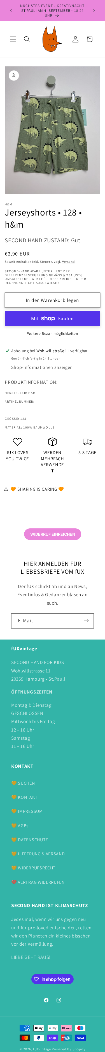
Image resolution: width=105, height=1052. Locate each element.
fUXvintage (42, 1049)
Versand (68, 261)
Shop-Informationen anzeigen (42, 367)
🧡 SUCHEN (23, 783)
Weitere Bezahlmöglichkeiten (52, 333)
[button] (13, 39)
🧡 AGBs (20, 826)
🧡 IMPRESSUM (27, 811)
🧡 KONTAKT (24, 797)
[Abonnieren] (86, 621)
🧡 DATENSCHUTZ (29, 840)
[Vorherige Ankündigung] (11, 10)
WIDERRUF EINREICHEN (52, 534)
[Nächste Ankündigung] (94, 10)
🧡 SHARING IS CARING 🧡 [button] (37, 489)
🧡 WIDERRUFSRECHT (33, 868)
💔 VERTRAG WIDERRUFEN (38, 882)
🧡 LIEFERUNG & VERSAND (38, 854)
